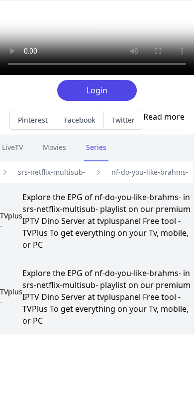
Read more (164, 116)
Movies (54, 147)
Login (97, 90)
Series (96, 147)
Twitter (123, 120)
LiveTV (12, 147)
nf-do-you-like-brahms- (150, 172)
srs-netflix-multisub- (52, 172)
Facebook (79, 120)
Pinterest (33, 120)
